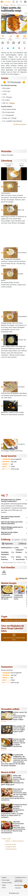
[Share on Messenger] (8, 48)
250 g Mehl (6, 88)
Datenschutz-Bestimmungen (18, 880)
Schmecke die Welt (11, 844)
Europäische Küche (11, 846)
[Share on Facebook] (2, 48)
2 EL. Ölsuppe (7, 97)
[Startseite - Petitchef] (2, 5)
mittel (12, 466)
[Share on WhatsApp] (13, 48)
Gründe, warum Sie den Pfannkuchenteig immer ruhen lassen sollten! (20, 715)
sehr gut (13, 461)
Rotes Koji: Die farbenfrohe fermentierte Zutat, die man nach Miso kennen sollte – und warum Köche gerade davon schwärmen (14, 794)
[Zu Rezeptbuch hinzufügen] (24, 42)
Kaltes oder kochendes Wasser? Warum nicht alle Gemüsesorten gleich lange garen (13, 780)
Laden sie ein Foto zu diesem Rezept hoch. (14, 638)
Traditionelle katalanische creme (18, 597)
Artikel (4, 887)
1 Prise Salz (6, 91)
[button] (3, 24)
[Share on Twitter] (19, 48)
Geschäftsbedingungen (20, 885)
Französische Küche (11, 849)
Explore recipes (6, 838)
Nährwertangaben (20, 124)
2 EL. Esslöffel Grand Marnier (12, 121)
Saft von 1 (8, 103)
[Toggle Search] (21, 2)
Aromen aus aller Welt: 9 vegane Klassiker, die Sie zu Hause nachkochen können (13, 743)
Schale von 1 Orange (9, 118)
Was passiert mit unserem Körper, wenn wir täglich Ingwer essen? (19, 728)
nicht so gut (14, 469)
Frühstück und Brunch (18, 841)
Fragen (4, 885)
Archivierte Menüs (7, 882)
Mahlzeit (8, 841)
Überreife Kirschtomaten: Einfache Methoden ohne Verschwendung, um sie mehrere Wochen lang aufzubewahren (13, 827)
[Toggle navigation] (25, 2)
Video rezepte (6, 880)
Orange (12, 103)
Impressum (18, 888)
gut (11, 464)
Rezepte (4, 877)
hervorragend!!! (16, 459)
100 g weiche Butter (9, 109)
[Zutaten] (2, 448)
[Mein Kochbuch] (13, 2)
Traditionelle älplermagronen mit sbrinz (6, 597)
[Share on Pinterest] (24, 48)
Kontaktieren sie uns (20, 877)
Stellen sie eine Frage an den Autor (15, 620)
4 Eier (4, 94)
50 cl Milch (6, 100)
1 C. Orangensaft (8, 115)
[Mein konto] (17, 2)
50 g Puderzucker (8, 112)
